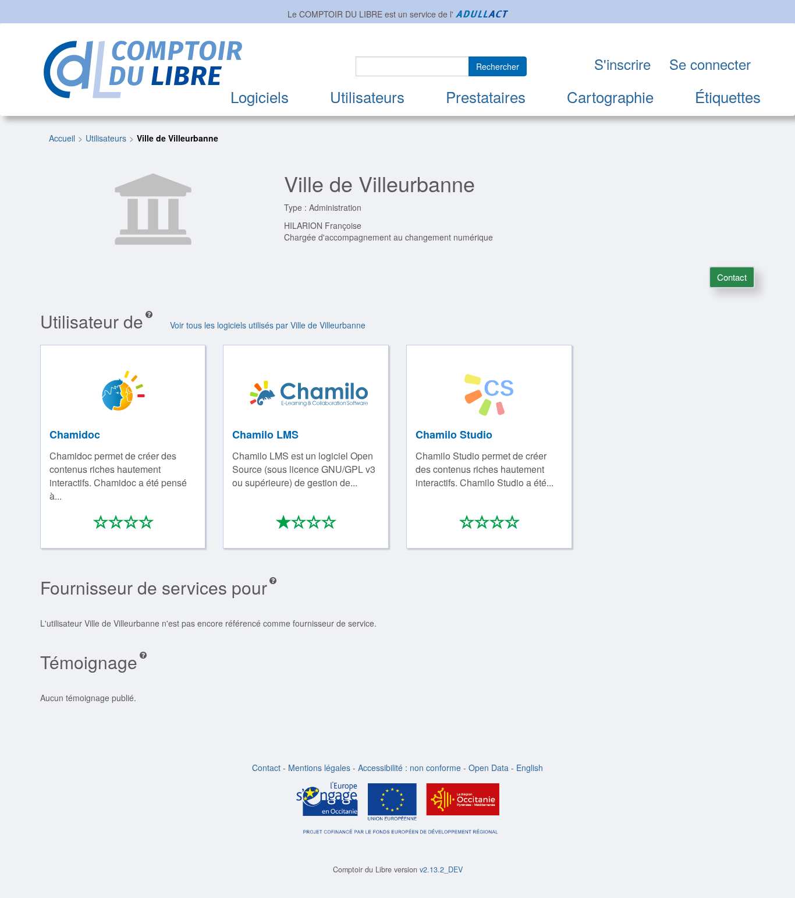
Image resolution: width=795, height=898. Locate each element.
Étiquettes (728, 96)
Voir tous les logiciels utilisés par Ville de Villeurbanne (267, 325)
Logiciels (259, 96)
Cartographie (610, 96)
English (529, 767)
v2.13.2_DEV (441, 869)
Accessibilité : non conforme (409, 767)
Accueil (62, 138)
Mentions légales (319, 767)
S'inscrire (622, 64)
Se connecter (710, 64)
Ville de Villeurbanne (177, 138)
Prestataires (486, 96)
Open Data (489, 767)
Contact (732, 277)
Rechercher (497, 66)
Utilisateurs (367, 96)
